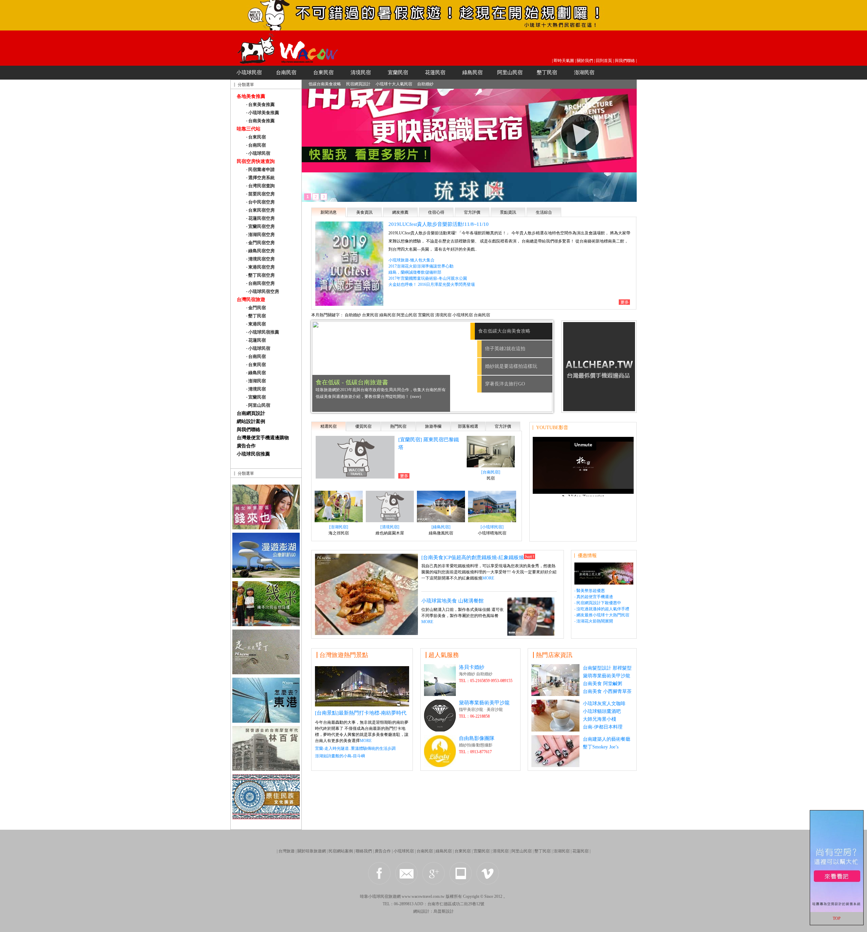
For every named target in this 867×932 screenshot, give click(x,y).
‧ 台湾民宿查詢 (260, 185)
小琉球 (374, 896)
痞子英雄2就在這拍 (498, 348)
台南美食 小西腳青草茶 (607, 691)
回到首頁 (604, 60)
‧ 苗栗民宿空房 (260, 193)
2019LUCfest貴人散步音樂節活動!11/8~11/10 (438, 224)
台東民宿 (323, 72)
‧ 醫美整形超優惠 (589, 590)
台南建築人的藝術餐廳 (606, 739)
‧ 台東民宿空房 (260, 210)
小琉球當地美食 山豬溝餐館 (452, 600)
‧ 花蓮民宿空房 (260, 218)
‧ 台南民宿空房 (260, 283)
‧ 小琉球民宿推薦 (262, 332)
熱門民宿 (398, 426)
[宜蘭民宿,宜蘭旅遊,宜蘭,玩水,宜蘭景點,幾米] (266, 624)
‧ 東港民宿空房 (260, 267)
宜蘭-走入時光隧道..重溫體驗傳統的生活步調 (355, 748)
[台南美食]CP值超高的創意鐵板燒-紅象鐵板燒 (472, 557)
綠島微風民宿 (441, 533)
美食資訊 (364, 212)
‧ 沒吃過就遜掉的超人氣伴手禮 (601, 609)
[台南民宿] (490, 472)
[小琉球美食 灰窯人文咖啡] (555, 730)
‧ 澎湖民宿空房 (260, 234)
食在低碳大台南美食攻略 (511, 331)
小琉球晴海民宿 (492, 533)
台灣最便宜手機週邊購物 (263, 437)
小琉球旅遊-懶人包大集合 (411, 260)
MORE (488, 578)
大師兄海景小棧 (599, 719)
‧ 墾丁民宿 (256, 315)
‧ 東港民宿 (256, 323)
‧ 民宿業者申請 (260, 169)
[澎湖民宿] (338, 527)
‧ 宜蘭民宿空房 (260, 226)
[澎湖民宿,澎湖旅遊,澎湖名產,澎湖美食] (266, 576)
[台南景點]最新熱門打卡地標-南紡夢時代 (360, 713)
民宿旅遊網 (390, 896)
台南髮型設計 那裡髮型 (607, 668)
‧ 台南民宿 (256, 145)
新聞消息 (328, 212)
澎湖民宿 (584, 72)
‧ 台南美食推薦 (260, 120)
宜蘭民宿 (398, 72)
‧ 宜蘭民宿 (256, 397)
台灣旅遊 (286, 851)
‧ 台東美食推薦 (260, 104)
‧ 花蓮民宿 (256, 340)
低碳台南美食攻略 (325, 84)
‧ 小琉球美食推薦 (262, 112)
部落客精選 (468, 426)
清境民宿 (361, 72)
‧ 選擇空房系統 (260, 177)
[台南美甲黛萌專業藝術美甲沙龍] (555, 765)
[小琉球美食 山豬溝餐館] (530, 634)
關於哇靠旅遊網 (311, 851)
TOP (837, 918)
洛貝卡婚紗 (471, 667)
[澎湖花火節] (603, 583)
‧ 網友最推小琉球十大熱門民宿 (601, 615)
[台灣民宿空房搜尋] (836, 910)
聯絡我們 (364, 851)
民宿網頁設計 (358, 84)
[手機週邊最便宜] (599, 409)
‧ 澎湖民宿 (256, 380)
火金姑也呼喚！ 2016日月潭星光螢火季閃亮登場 (431, 284)
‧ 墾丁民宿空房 (260, 275)
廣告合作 (246, 445)
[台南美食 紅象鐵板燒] (366, 633)
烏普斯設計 (444, 911)
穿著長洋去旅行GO (505, 383)
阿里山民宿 (510, 72)
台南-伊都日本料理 (602, 726)
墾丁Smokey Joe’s (600, 746)
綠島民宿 (472, 72)
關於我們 (585, 60)
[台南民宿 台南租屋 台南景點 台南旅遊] (266, 527)
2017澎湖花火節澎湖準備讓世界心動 (420, 266)
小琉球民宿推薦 (253, 454)
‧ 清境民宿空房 (260, 258)
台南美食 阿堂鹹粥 (602, 683)
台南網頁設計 (251, 413)
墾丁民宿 (547, 72)
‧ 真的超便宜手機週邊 (593, 596)
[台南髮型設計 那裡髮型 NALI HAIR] (555, 694)
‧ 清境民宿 (256, 388)
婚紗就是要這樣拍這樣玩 (511, 366)
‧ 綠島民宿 (256, 372)
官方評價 (472, 212)
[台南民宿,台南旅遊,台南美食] (362, 704)
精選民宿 (328, 426)
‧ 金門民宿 (256, 307)
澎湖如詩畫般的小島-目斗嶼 (340, 756)
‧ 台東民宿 (256, 137)
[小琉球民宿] (433, 28)
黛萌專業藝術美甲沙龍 (484, 702)
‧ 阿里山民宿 (258, 405)
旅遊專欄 (433, 426)
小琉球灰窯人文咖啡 (604, 703)
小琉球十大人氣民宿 (394, 84)
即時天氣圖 (564, 60)
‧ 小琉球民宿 (258, 153)
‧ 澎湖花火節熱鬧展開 (593, 621)
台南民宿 (286, 72)
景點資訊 (508, 212)
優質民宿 (363, 426)
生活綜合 (544, 212)
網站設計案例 (251, 421)
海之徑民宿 (339, 533)
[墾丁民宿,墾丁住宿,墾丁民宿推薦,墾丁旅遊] (266, 817)
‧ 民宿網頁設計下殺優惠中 (597, 602)
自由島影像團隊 (476, 738)
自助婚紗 (425, 84)
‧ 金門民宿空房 (260, 242)
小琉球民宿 (249, 72)
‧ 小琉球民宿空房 (262, 291)
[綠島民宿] (440, 527)
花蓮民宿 (435, 72)
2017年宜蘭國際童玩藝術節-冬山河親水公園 (427, 278)
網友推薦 (400, 212)
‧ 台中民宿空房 (260, 202)
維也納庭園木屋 (390, 533)
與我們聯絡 (625, 60)
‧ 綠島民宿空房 (260, 250)
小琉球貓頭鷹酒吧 (602, 711)
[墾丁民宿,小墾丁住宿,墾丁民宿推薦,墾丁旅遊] (266, 672)
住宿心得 (436, 212)
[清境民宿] (389, 527)
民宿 (491, 478)
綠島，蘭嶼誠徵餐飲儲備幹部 (414, 272)
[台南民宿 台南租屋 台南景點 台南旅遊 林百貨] (266, 769)
